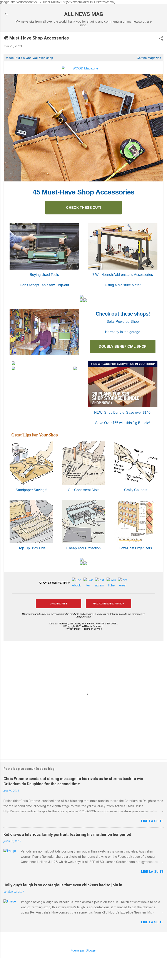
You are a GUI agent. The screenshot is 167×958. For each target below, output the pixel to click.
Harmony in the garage (122, 332)
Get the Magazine (149, 57)
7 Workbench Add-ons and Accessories (122, 275)
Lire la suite (152, 821)
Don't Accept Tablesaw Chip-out (44, 285)
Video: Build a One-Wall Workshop (29, 57)
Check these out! (83, 207)
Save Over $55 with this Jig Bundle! (122, 423)
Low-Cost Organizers (135, 548)
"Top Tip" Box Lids (31, 548)
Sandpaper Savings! (31, 490)
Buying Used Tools (44, 275)
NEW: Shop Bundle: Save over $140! (122, 412)
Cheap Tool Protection (83, 548)
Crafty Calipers (135, 490)
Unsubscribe (58, 603)
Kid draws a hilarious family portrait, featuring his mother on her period (67, 834)
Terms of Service (93, 628)
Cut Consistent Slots (83, 490)
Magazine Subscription (108, 603)
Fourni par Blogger (83, 950)
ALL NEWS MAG (83, 14)
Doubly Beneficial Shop (123, 346)
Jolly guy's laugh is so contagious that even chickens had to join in (62, 885)
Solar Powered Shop (123, 321)
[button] (161, 39)
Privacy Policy (72, 628)
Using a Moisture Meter (122, 285)
